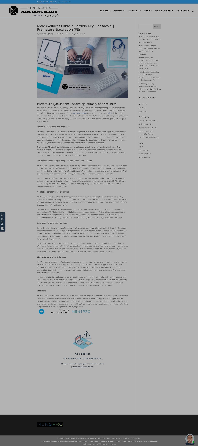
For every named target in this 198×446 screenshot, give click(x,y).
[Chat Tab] (99, 223)
